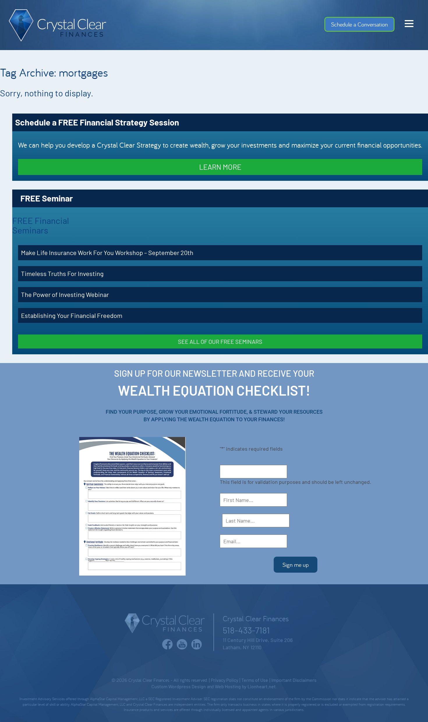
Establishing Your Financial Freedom (71, 315)
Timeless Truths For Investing (62, 273)
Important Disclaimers (293, 680)
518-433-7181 (246, 630)
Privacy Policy (224, 680)
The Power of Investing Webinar (65, 294)
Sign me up (295, 564)
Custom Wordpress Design (178, 686)
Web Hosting (228, 686)
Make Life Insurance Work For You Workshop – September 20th (107, 252)
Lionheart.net (261, 686)
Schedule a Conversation (359, 24)
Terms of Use (254, 680)
